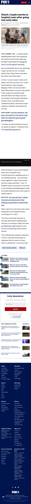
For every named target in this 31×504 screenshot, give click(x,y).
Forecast (16, 370)
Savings (3, 410)
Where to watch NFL (19, 453)
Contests (16, 432)
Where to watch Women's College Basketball (18, 472)
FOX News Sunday (5, 379)
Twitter (3, 460)
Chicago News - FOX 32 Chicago (6, 434)
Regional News (6, 428)
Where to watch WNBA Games (18, 475)
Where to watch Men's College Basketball (18, 467)
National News (4, 370)
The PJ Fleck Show (18, 414)
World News (4, 372)
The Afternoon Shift (19, 419)
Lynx (2, 394)
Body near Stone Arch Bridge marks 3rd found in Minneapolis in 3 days (19, 279)
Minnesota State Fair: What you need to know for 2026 (10, 353)
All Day (16, 409)
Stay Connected (6, 449)
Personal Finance (5, 403)
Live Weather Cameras (17, 374)
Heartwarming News (24, 23)
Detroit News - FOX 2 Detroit (6, 437)
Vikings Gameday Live (19, 412)
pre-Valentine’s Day (8, 226)
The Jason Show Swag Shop (18, 422)
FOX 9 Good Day (18, 407)
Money (3, 401)
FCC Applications (18, 445)
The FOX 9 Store (18, 424)
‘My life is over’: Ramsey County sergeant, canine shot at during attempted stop (19, 259)
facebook (12, 487)
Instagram (3, 458)
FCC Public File (17, 443)
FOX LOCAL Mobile (6, 453)
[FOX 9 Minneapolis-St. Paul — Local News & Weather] (5, 2)
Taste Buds (17, 418)
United (2, 395)
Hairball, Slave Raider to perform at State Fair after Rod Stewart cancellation (11, 340)
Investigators (4, 373)
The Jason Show (18, 405)
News (3, 366)
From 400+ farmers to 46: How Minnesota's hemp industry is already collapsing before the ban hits (11, 334)
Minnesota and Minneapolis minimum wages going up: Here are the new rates (19, 272)
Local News (4, 368)
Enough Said (17, 410)
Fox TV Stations (15, 23)
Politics (3, 375)
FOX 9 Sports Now (18, 416)
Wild (2, 390)
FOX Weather (17, 378)
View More (26, 324)
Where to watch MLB (19, 458)
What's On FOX (18, 438)
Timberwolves (4, 392)
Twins (2, 388)
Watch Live (24, 2)
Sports (3, 383)
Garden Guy (17, 387)
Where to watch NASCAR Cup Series (19, 460)
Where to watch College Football (18, 455)
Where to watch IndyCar (18, 463)
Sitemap (16, 439)
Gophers (3, 387)
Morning (17, 383)
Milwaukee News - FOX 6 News (5, 431)
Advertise (16, 441)
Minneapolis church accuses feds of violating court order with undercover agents (10, 327)
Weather (17, 366)
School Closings (18, 372)
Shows (16, 401)
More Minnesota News (8, 324)
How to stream (5, 451)
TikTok (3, 462)
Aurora (3, 397)
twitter (15, 487)
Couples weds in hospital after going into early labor (14, 45)
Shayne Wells (17, 385)
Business (3, 405)
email (18, 487)
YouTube (3, 463)
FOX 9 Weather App (19, 368)
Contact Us (17, 430)
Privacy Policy (17, 316)
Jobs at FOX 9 (17, 436)
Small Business (5, 409)
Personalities (17, 434)
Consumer (3, 377)
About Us (17, 428)
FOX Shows (17, 403)
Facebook (3, 456)
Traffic (15, 376)
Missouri (22, 248)
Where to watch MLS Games (19, 478)
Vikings (3, 385)
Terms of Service (16, 317)
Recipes (16, 388)
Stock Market (4, 407)
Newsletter (4, 454)
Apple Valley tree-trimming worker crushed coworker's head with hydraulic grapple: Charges (10, 347)
